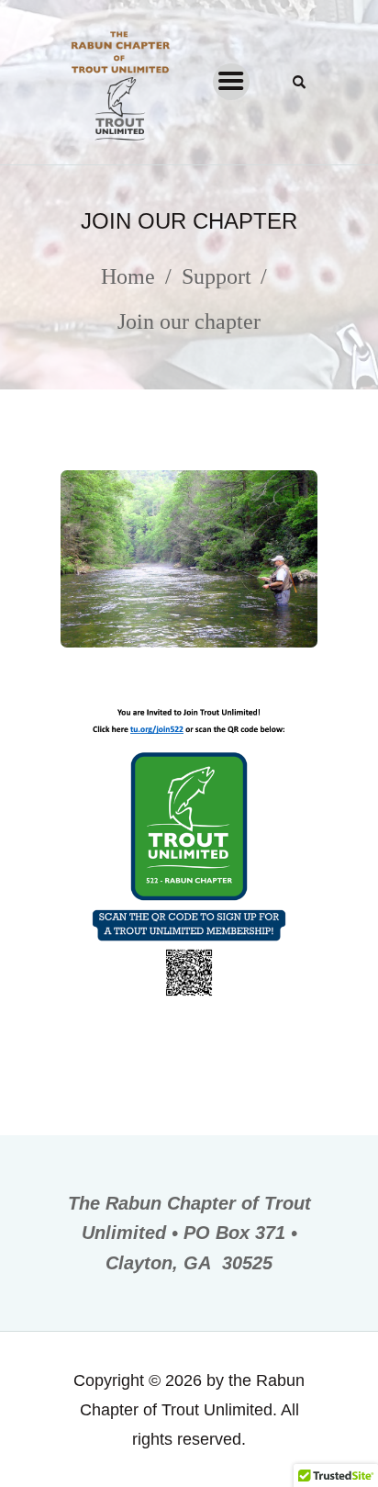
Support (216, 276)
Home (128, 276)
